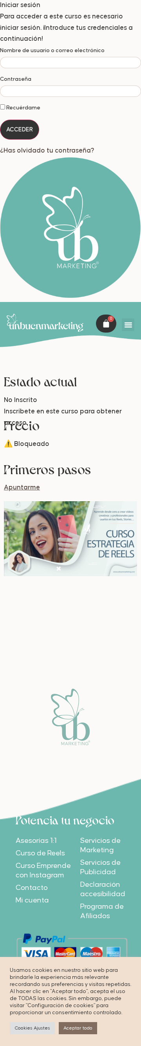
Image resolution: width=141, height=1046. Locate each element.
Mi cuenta (32, 900)
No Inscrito (20, 399)
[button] (128, 324)
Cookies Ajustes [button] (32, 1028)
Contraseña (15, 79)
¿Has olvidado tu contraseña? (47, 150)
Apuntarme (22, 487)
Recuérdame (22, 108)
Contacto (32, 887)
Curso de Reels (40, 853)
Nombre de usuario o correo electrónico (52, 50)
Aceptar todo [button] (77, 1028)
